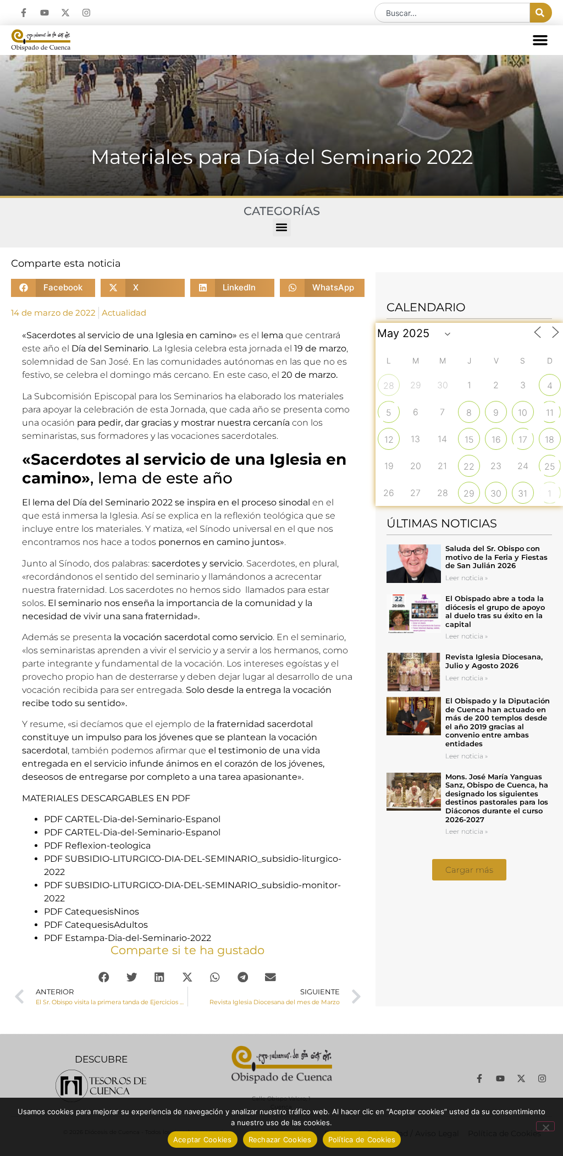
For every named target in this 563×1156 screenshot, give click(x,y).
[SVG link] (101, 1086)
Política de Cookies (362, 1139)
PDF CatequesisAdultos (96, 925)
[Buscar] (541, 13)
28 (388, 385)
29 (468, 493)
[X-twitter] (65, 12)
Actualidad (124, 312)
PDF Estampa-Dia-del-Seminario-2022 (127, 938)
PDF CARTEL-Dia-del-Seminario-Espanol (132, 819)
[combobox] (452, 13)
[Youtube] (44, 12)
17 (522, 439)
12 (389, 439)
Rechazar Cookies (280, 1139)
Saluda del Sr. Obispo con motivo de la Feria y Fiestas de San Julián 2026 (496, 557)
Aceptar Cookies (202, 1139)
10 (522, 412)
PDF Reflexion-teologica (97, 845)
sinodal (293, 502)
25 (549, 466)
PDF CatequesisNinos (91, 911)
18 (549, 439)
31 (522, 493)
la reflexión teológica (258, 515)
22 (468, 466)
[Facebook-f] (23, 12)
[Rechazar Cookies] (545, 1126)
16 (496, 439)
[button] (540, 40)
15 (469, 439)
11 (550, 412)
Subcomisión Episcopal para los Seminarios (128, 396)
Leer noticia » (466, 578)
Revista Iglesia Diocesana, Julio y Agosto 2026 (494, 661)
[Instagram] (86, 12)
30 (495, 493)
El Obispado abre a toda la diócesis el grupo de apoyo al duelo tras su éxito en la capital (495, 611)
